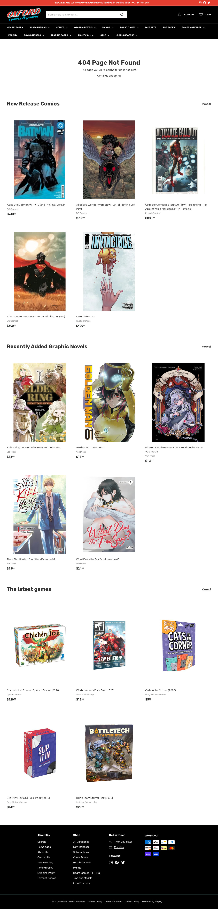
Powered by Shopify (152, 901)
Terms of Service (46, 878)
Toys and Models (82, 878)
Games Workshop (192, 27)
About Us (42, 852)
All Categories (81, 842)
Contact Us (43, 857)
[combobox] (86, 14)
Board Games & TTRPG (86, 873)
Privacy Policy (45, 862)
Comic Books (80, 857)
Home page (44, 847)
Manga (106, 27)
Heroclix (12, 35)
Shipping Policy (46, 873)
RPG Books (169, 27)
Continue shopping (109, 75)
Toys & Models (32, 35)
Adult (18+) (84, 35)
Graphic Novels (83, 27)
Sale (103, 35)
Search (41, 842)
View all (206, 104)
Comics (60, 27)
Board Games (128, 27)
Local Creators (125, 35)
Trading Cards (59, 35)
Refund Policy (45, 867)
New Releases (15, 27)
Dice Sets (150, 27)
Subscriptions (38, 27)
